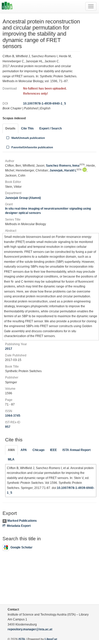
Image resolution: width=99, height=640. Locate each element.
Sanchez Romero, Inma (65, 165)
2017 (8, 349)
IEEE (53, 450)
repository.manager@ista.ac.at (30, 629)
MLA (11, 459)
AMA (11, 450)
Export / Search (50, 128)
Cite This (27, 128)
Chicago (38, 450)
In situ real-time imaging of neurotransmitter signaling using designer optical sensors (48, 211)
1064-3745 (12, 415)
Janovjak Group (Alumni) (23, 198)
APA (24, 450)
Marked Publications (22, 520)
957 (7, 427)
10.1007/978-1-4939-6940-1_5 (44, 103)
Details (10, 128)
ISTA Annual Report (76, 450)
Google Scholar (21, 547)
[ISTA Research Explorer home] (7, 6)
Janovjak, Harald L (66, 170)
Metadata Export (19, 526)
